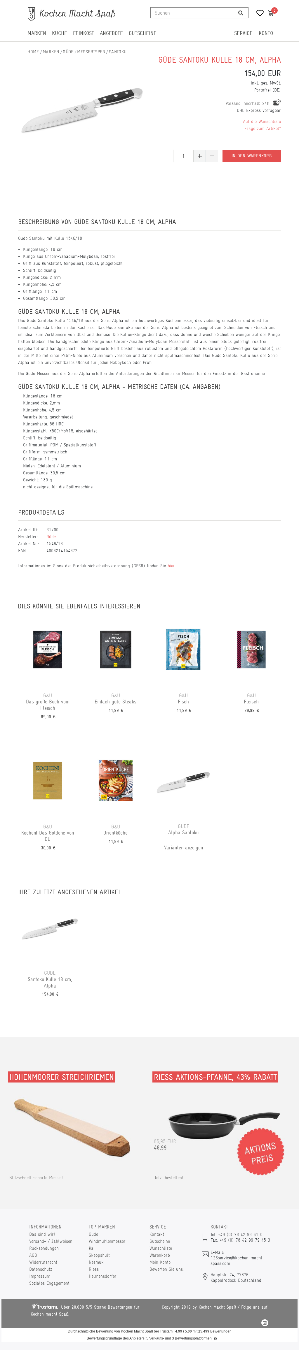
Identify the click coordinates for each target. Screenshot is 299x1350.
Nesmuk (96, 1262)
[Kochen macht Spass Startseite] (33, 51)
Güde (68, 51)
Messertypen (91, 51)
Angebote (111, 33)
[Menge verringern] (212, 156)
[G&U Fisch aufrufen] (183, 654)
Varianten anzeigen (183, 848)
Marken (36, 33)
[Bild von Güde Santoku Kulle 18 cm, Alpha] (82, 108)
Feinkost (83, 33)
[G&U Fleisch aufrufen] (251, 654)
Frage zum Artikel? (262, 128)
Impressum (39, 1276)
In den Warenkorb (252, 156)
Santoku (118, 51)
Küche (59, 33)
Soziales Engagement (49, 1283)
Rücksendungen (44, 1248)
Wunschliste (161, 1248)
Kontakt (157, 1234)
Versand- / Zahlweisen (50, 1241)
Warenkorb (160, 1255)
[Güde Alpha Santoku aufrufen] (183, 785)
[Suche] (240, 13)
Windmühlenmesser (107, 1241)
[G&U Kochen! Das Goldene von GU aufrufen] (48, 785)
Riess (94, 1269)
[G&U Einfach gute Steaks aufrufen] (116, 654)
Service (243, 33)
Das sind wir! (42, 1234)
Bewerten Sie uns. (167, 1269)
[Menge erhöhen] (200, 156)
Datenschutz (40, 1269)
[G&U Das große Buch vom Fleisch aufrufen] (48, 654)
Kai (92, 1248)
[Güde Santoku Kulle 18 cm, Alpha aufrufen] (50, 931)
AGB (33, 1255)
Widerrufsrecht (43, 1262)
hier (171, 565)
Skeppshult (99, 1255)
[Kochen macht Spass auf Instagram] (264, 1323)
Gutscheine (143, 33)
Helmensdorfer (103, 1276)
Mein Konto (160, 1262)
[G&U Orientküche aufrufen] (116, 785)
